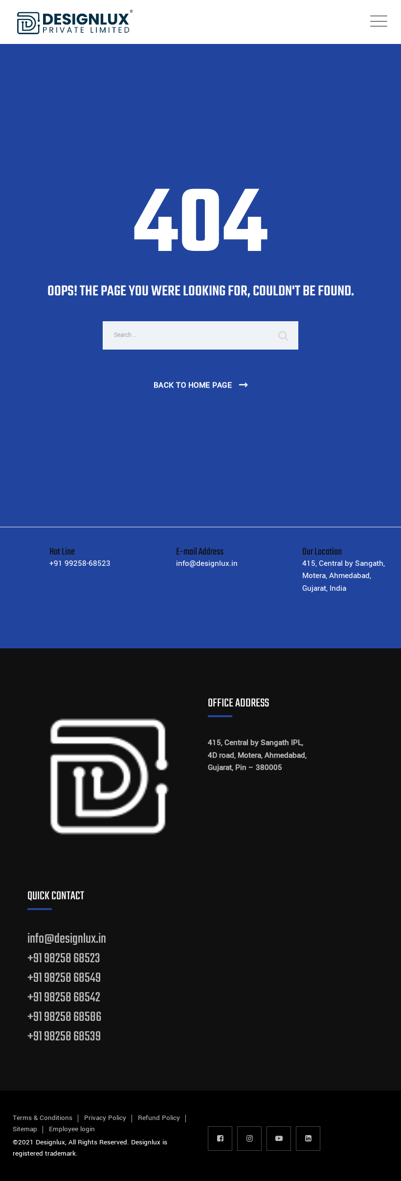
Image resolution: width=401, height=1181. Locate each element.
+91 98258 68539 (64, 1036)
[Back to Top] (380, 1165)
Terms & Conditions (42, 1117)
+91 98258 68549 (64, 978)
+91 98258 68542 (63, 997)
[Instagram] (249, 1138)
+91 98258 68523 (63, 958)
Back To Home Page (193, 385)
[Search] (283, 335)
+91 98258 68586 (64, 1017)
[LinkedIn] (308, 1138)
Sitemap (25, 1129)
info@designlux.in (66, 939)
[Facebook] (220, 1138)
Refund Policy (159, 1117)
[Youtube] (279, 1138)
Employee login (72, 1129)
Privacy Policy (105, 1117)
